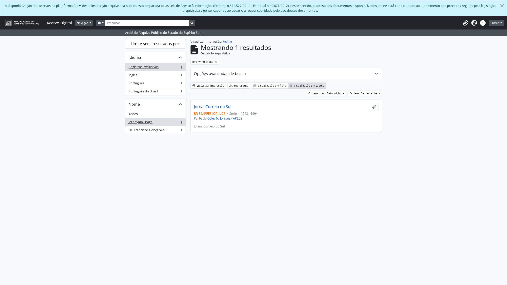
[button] (465, 23)
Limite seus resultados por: (155, 43)
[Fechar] (502, 5)
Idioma (135, 57)
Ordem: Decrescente (364, 93)
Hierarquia (240, 85)
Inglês (155, 76)
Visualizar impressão (210, 85)
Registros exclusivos (155, 68)
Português (155, 84)
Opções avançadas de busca (220, 73)
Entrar (495, 23)
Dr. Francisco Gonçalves (155, 131)
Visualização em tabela (308, 85)
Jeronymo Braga (155, 123)
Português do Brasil (155, 92)
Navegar (83, 23)
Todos (133, 114)
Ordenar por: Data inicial (325, 93)
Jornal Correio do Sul (212, 106)
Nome (134, 104)
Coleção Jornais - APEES (224, 118)
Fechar (227, 41)
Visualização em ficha (271, 85)
